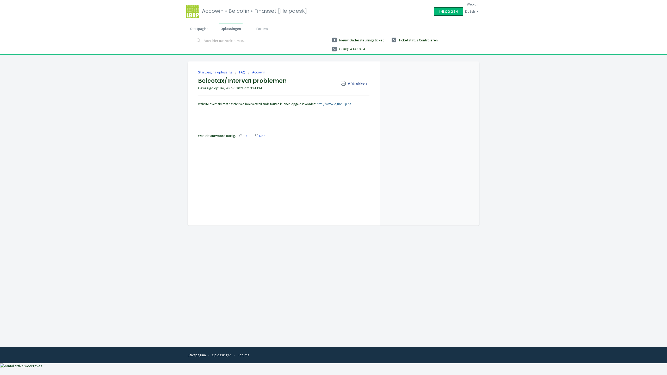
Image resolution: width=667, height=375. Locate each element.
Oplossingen (230, 28)
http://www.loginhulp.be (334, 104)
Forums (262, 28)
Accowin (258, 72)
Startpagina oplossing (215, 72)
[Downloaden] (324, 121)
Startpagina (199, 28)
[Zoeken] (199, 41)
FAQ (242, 72)
